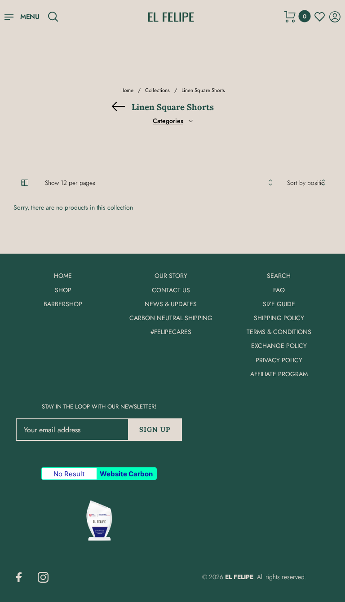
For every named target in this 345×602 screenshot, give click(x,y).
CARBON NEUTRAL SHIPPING (170, 317)
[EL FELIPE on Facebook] (18, 577)
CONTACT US (171, 290)
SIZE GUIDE (279, 303)
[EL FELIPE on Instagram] (43, 577)
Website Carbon (126, 474)
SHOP (63, 290)
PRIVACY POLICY (279, 360)
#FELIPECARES (170, 331)
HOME (63, 275)
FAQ (279, 290)
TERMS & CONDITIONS (279, 331)
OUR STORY (171, 275)
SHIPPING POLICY (279, 317)
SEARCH (279, 275)
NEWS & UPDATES (171, 303)
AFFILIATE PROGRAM (279, 373)
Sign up (155, 429)
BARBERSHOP (63, 303)
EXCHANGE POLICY (279, 345)
